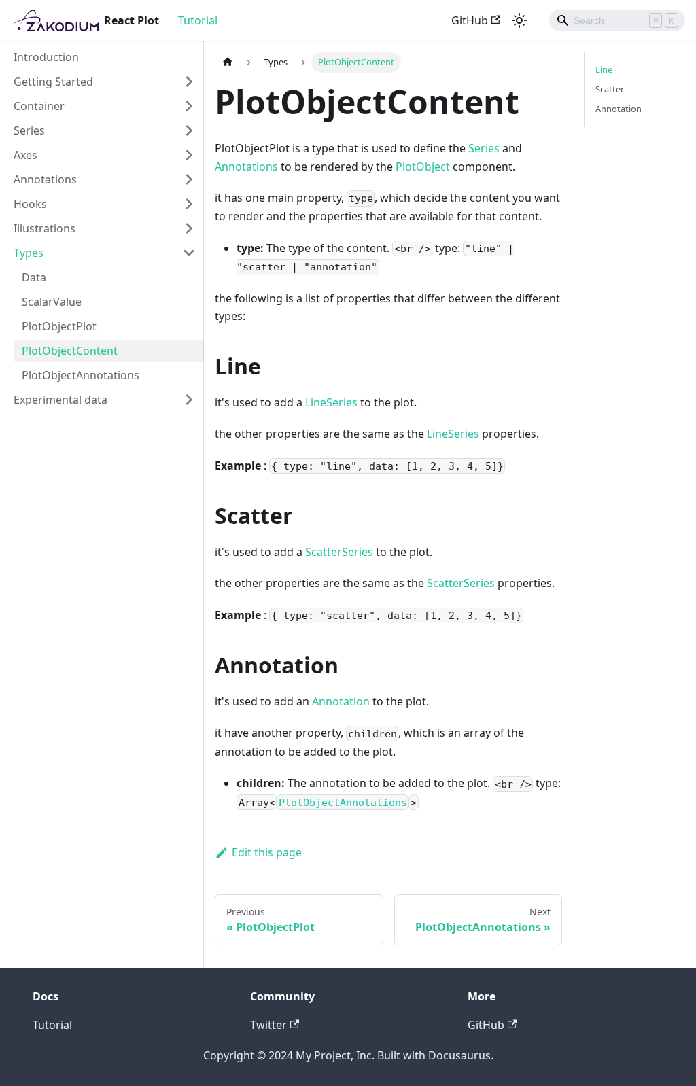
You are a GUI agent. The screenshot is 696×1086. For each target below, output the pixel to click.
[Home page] (228, 62)
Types (29, 252)
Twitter (268, 1024)
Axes (25, 154)
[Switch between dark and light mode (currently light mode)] (519, 20)
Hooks (30, 203)
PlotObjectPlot (59, 326)
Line (603, 69)
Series (29, 130)
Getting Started (53, 81)
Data (34, 277)
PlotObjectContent (70, 350)
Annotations (45, 179)
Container (39, 106)
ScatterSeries (339, 551)
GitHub (469, 20)
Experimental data (60, 399)
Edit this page (267, 852)
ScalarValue (52, 301)
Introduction (46, 57)
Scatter (609, 89)
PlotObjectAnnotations (80, 375)
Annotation (341, 701)
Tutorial (198, 20)
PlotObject (423, 166)
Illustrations (44, 228)
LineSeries (331, 402)
